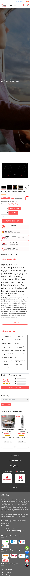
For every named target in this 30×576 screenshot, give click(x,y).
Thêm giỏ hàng (15, 208)
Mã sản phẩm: (5, 201)
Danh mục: (4, 204)
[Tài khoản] (19, 5)
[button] (27, 170)
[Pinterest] (14, 254)
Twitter (8, 572)
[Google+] (11, 254)
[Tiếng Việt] (27, 1)
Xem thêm (14, 322)
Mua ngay (13, 212)
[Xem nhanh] (8, 442)
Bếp (9, 204)
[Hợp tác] (11, 442)
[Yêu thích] (3, 217)
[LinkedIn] (16, 254)
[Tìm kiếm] (15, 5)
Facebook (8, 569)
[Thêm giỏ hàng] (5, 442)
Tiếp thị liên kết (12, 221)
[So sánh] (7, 217)
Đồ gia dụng (12, 80)
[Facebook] (6, 254)
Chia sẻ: (3, 254)
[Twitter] (9, 254)
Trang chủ (4, 80)
